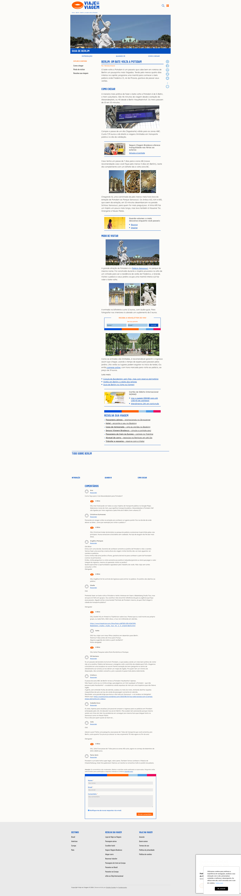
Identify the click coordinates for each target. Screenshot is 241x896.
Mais (72, 850)
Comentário (92, 794)
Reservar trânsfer (111, 858)
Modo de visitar (79, 69)
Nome (90, 780)
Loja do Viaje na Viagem (113, 837)
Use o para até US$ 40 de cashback (144, 399)
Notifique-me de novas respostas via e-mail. (106, 810)
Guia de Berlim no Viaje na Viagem (118, 384)
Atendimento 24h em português (145, 403)
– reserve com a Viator (125, 441)
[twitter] (167, 75)
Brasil (73, 837)
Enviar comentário (144, 814)
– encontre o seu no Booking (121, 423)
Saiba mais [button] (219, 883)
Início (73, 12)
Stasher (134, 227)
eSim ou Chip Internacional (114, 876)
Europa (73, 845)
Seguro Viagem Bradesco (113, 850)
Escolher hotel (110, 845)
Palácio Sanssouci (140, 268)
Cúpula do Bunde (111, 379)
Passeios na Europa (112, 871)
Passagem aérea (111, 841)
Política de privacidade (146, 850)
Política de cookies (145, 854)
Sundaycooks (122, 887)
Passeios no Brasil (111, 867)
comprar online (113, 367)
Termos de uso (144, 845)
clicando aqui (128, 771)
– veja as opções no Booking (128, 427)
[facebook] (167, 67)
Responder (93, 493)
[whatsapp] (167, 62)
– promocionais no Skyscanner (128, 419)
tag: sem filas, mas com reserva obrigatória (139, 379)
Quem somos (143, 841)
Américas (74, 841)
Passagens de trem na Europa (115, 863)
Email (90, 787)
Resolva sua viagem (80, 73)
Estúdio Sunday (111, 887)
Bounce (134, 224)
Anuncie (142, 837)
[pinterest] (167, 71)
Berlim (77, 12)
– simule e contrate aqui (128, 430)
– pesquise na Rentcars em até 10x (129, 437)
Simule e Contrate (137, 153)
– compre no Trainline (129, 434)
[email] (167, 79)
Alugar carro (109, 854)
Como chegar (78, 65)
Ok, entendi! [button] (221, 888)
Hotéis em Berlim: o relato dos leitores (120, 382)
